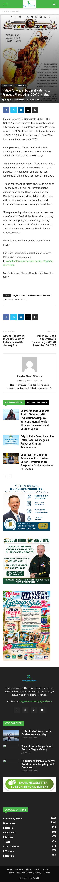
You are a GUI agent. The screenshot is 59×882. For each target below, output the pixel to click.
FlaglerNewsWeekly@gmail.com (35, 701)
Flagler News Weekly (14, 99)
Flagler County (20, 85)
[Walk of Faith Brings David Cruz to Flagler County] (11, 750)
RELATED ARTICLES (14, 402)
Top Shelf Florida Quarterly (29, 872)
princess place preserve (15, 299)
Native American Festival (39, 295)
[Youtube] (42, 710)
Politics (46, 869)
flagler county (19, 295)
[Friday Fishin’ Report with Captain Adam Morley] (11, 735)
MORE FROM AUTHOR (37, 402)
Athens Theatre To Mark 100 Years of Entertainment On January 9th (13, 340)
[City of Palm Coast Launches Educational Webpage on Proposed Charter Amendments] (11, 440)
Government (15, 11)
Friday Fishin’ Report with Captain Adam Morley (36, 733)
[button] (5, 4)
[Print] (35, 110)
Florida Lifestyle (33, 869)
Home (4, 11)
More (11, 872)
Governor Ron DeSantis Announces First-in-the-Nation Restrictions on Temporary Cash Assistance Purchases (36, 462)
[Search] (54, 4)
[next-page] (10, 477)
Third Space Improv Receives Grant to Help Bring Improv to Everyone (38, 764)
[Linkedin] (21, 110)
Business (19, 869)
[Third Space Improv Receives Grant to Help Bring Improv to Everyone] (11, 765)
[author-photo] (29, 371)
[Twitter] (13, 110)
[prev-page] (5, 477)
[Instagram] (25, 710)
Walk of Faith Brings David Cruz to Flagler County (36, 747)
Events (47, 872)
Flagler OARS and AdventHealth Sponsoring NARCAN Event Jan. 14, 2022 (44, 340)
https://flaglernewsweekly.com (29, 380)
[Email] (28, 110)
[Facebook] (6, 110)
